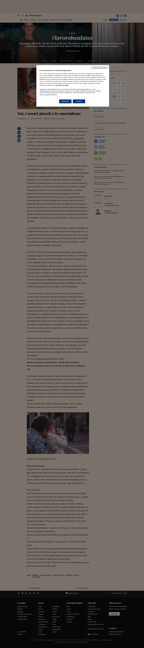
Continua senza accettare (99, 67)
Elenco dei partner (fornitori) (48, 94)
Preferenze (65, 101)
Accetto (79, 101)
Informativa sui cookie (62, 85)
